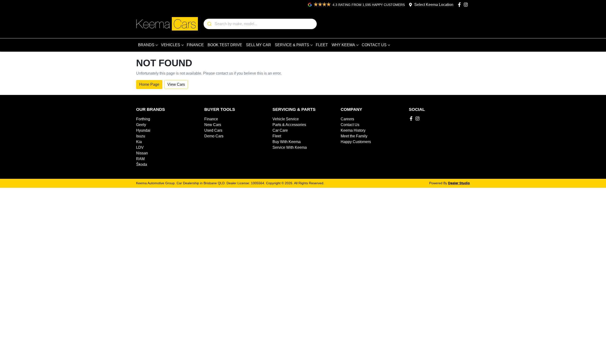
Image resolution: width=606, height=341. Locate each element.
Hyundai (143, 130)
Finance (211, 119)
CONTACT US (374, 45)
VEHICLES (170, 45)
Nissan (142, 153)
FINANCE (195, 45)
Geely (141, 125)
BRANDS (146, 45)
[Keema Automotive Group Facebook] (460, 4)
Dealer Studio (459, 183)
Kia (139, 142)
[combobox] (260, 24)
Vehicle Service (285, 119)
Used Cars (213, 130)
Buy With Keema (286, 142)
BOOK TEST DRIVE (225, 45)
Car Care (280, 130)
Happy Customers (356, 142)
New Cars (212, 125)
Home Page (149, 84)
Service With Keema (289, 147)
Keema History (353, 130)
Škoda (141, 164)
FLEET (322, 45)
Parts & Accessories (289, 125)
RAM (140, 159)
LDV (140, 147)
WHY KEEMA (343, 45)
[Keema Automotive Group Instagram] (466, 4)
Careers (347, 119)
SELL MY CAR (258, 45)
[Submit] (209, 24)
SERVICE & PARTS (292, 45)
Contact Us (350, 125)
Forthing (143, 119)
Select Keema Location (433, 5)
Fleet (276, 136)
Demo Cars (213, 136)
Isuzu (140, 136)
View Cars (176, 84)
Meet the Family (354, 136)
